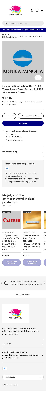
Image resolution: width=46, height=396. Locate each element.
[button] (37, 10)
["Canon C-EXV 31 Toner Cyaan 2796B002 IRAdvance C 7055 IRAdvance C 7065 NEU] (32, 220)
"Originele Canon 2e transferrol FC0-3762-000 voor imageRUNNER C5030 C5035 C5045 (11, 242)
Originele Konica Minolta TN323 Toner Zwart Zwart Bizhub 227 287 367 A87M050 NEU (22, 37)
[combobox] (23, 23)
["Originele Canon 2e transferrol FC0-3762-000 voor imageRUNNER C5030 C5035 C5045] (11, 220)
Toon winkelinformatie (14, 140)
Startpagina (6, 34)
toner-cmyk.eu (13, 385)
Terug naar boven (23, 294)
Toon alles (6, 205)
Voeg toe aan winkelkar (31, 116)
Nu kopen (23, 123)
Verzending (17, 102)
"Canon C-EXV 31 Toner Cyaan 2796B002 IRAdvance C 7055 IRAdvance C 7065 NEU (31, 242)
